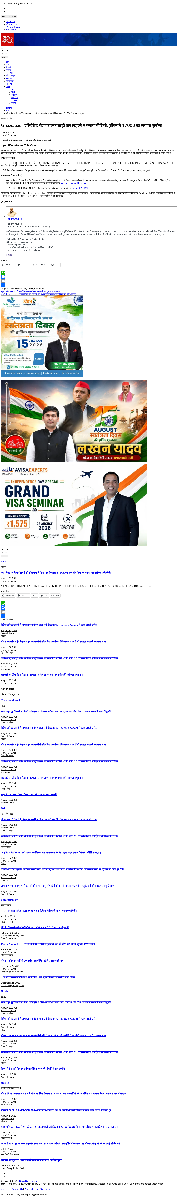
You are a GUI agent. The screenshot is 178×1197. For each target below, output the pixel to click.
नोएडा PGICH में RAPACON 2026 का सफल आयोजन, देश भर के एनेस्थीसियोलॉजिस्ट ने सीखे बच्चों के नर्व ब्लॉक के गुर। (57, 1110)
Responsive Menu (9, 16)
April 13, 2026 (8, 916)
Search (4, 50)
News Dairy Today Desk (12, 935)
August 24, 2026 (9, 630)
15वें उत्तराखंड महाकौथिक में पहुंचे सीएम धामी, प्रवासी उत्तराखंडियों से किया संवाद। (38, 977)
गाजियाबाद (10, 72)
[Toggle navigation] (2, 48)
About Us (10, 21)
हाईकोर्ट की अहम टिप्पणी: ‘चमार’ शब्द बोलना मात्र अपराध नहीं (29, 794)
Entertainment (10, 899)
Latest (5, 561)
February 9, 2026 (9, 949)
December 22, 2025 (10, 966)
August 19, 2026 (9, 1074)
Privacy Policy (13, 27)
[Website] (10, 255)
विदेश (13, 103)
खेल (13, 89)
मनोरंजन (14, 97)
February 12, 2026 (10, 1165)
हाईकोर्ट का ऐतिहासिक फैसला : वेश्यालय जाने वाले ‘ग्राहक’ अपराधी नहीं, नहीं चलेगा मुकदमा (42, 674)
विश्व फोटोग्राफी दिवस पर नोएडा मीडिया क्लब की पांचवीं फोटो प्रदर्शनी (33, 1068)
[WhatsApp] (89, 273)
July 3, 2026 (7, 1149)
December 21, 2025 (10, 982)
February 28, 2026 (10, 933)
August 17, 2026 (9, 858)
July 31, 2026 (7, 1132)
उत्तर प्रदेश (5, 669)
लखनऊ (9, 78)
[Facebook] (89, 277)
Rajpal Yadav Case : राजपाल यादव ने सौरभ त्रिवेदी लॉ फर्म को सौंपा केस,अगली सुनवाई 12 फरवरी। (48, 943)
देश (7, 64)
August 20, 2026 (9, 680)
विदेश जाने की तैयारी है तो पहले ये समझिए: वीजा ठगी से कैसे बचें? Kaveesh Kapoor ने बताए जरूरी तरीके (49, 624)
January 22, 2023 (79, 188)
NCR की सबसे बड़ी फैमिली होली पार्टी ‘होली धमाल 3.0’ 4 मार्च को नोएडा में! (35, 927)
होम (7, 62)
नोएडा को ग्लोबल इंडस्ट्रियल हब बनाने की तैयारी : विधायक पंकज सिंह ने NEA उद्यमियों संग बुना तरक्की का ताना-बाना (53, 641)
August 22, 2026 (9, 647)
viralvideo (39, 288)
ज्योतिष (14, 94)
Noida (4, 991)
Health (5, 1082)
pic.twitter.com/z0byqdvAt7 (74, 183)
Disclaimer (11, 29)
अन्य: (8, 86)
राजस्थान (10, 83)
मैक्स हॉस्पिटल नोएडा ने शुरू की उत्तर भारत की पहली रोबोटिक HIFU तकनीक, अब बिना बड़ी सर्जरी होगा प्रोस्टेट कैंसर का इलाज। (59, 1126)
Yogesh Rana (7, 633)
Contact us (11, 24)
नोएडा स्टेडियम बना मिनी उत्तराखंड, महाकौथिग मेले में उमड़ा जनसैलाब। (33, 960)
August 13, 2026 (9, 874)
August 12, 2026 (9, 891)
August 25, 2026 (9, 578)
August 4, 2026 (8, 1115)
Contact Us (17, 1189)
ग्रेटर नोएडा (11, 75)
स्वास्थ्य (14, 100)
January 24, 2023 (9, 132)
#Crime (10, 288)
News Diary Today (28, 1181)
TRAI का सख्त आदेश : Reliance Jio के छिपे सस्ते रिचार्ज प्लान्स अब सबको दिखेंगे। (39, 910)
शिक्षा (13, 92)
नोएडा (8, 70)
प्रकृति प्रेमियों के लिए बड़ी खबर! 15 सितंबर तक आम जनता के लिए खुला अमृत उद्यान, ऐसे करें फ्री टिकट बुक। (51, 852)
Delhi (4, 808)
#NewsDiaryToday (24, 288)
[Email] (7, 255)
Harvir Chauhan (8, 135)
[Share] (89, 285)
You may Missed (10, 700)
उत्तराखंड (9, 81)
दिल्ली (8, 67)
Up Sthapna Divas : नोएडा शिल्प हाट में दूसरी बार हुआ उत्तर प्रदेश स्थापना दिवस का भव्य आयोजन (38, 294)
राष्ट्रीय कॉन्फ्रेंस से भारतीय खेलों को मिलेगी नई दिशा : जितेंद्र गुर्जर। (32, 1159)
